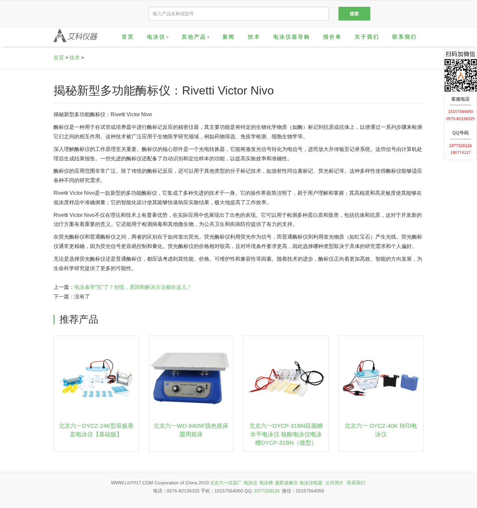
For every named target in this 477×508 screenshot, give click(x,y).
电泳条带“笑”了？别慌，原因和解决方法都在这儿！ (133, 287)
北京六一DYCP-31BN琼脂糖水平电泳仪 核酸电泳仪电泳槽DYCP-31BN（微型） (286, 434)
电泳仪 (250, 482)
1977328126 (267, 490)
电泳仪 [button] (156, 37)
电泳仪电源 (311, 482)
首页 (128, 37)
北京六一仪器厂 (226, 482)
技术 (254, 37)
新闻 (229, 37)
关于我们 (367, 37)
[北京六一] (75, 35)
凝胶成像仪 (286, 482)
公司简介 (334, 482)
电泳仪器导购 (291, 37)
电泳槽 (266, 482)
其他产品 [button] (194, 37)
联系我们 (404, 37)
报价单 (332, 37)
